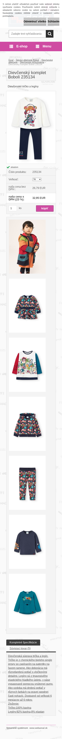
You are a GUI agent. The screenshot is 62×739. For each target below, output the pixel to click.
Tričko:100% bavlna (19, 707)
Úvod (10, 60)
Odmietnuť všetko (35, 21)
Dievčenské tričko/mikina (32, 62)
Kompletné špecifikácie (23, 642)
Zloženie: (13, 703)
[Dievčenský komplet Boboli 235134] (31, 92)
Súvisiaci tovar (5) (20, 648)
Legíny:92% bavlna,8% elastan (26, 711)
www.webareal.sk (38, 728)
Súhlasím (53, 21)
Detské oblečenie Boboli (27, 60)
